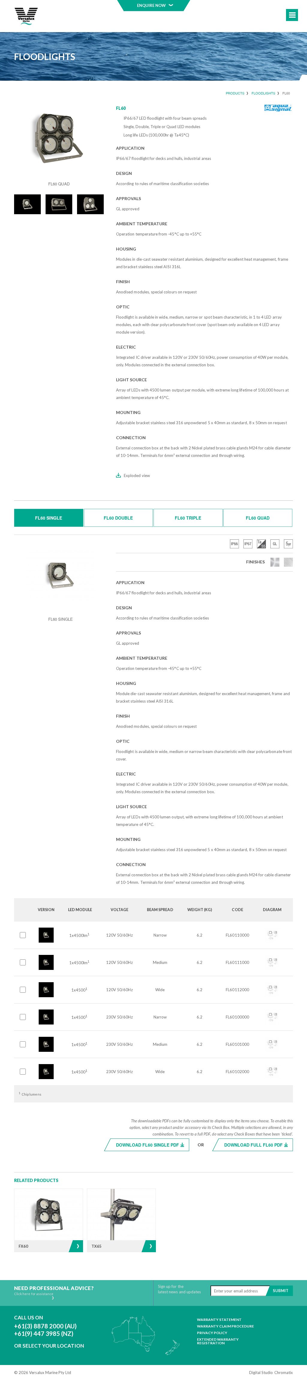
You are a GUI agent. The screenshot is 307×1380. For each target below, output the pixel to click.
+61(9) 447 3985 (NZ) (43, 1333)
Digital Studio (261, 1372)
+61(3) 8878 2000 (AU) (45, 1326)
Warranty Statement (219, 1320)
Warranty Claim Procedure (225, 1326)
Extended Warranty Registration (218, 1341)
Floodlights (263, 93)
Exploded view (137, 475)
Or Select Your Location (49, 1345)
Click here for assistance (33, 1294)
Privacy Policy (212, 1333)
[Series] (26, 17)
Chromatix (283, 1372)
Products (235, 93)
